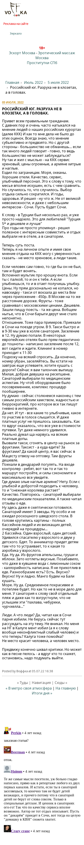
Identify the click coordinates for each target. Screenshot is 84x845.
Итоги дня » (42, 693)
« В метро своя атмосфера (29, 688)
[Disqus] (42, 781)
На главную (66, 688)
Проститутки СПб (42, 62)
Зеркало (16, 33)
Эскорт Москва (22, 52)
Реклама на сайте (15, 24)
